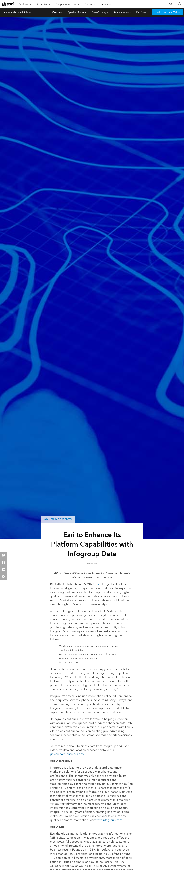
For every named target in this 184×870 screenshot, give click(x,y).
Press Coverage (99, 12)
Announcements (122, 12)
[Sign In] (179, 4)
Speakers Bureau (77, 12)
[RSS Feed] (3, 576)
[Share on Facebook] (3, 562)
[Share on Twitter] (3, 555)
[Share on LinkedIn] (3, 569)
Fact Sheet (141, 12)
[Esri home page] (8, 4)
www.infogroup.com (108, 820)
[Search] (171, 4)
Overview (57, 12)
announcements (58, 519)
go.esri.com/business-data (67, 754)
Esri (98, 584)
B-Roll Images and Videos (167, 12)
